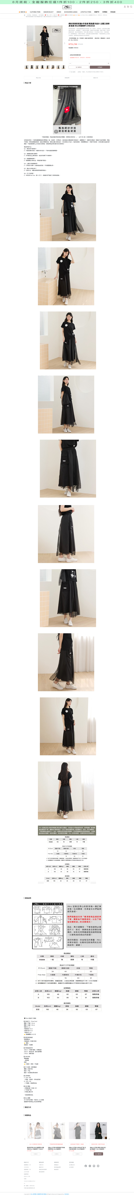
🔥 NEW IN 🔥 (23, 12)
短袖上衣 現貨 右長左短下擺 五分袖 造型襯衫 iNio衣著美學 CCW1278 (77, 1148)
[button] (64, 43)
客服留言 (56, 1165)
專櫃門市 (96, 12)
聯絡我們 (56, 1169)
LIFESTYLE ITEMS (85, 12)
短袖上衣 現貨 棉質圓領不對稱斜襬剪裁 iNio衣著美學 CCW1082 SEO (56, 1148)
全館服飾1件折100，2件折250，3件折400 (80, 57)
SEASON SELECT (49, 12)
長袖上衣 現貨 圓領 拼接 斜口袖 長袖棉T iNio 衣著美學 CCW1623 (98, 1148)
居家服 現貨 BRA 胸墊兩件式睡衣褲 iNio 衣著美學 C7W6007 (35, 1148)
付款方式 (41, 1165)
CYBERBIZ (66, 1194)
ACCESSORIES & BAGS (70, 12)
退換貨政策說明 (43, 1169)
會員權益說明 (57, 1167)
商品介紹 (38, 78)
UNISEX (59, 12)
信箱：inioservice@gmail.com (29, 1181)
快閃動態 (104, 12)
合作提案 (71, 1167)
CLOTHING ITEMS (35, 12)
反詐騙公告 (72, 1165)
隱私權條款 (41, 1172)
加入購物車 (79, 67)
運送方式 (41, 1167)
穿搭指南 (112, 12)
